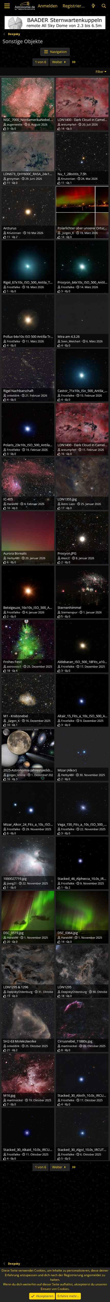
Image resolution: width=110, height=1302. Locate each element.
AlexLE (65, 558)
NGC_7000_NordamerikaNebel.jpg (29, 119)
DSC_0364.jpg (68, 932)
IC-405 (8, 499)
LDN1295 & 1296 (15, 987)
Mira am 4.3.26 (69, 336)
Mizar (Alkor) (67, 770)
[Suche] (103, 6)
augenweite (14, 124)
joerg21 (12, 883)
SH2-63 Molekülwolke (19, 1041)
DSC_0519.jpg (13, 932)
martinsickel (69, 1046)
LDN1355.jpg (67, 499)
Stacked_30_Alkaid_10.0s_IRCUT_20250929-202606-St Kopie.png (51, 1149)
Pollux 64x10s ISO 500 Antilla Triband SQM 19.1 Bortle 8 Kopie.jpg (52, 336)
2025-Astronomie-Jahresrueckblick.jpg (31, 770)
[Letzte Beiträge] (93, 6)
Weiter (57, 62)
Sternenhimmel (69, 607)
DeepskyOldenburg (19, 992)
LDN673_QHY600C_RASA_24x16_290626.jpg (36, 174)
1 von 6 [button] (40, 62)
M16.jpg (9, 1095)
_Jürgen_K (67, 233)
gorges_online (16, 775)
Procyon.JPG (67, 553)
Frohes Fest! (12, 661)
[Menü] (7, 6)
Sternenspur (69, 612)
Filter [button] (99, 71)
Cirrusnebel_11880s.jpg (75, 1041)
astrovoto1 (14, 666)
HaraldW (12, 504)
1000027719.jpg (15, 878)
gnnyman (13, 179)
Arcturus (9, 228)
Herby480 (13, 558)
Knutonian (68, 179)
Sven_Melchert (70, 341)
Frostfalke (13, 287)
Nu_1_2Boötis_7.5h (72, 174)
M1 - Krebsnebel (15, 716)
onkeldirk (13, 395)
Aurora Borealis (15, 553)
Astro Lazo (68, 504)
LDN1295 (64, 987)
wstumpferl (68, 124)
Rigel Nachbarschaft (18, 390)
